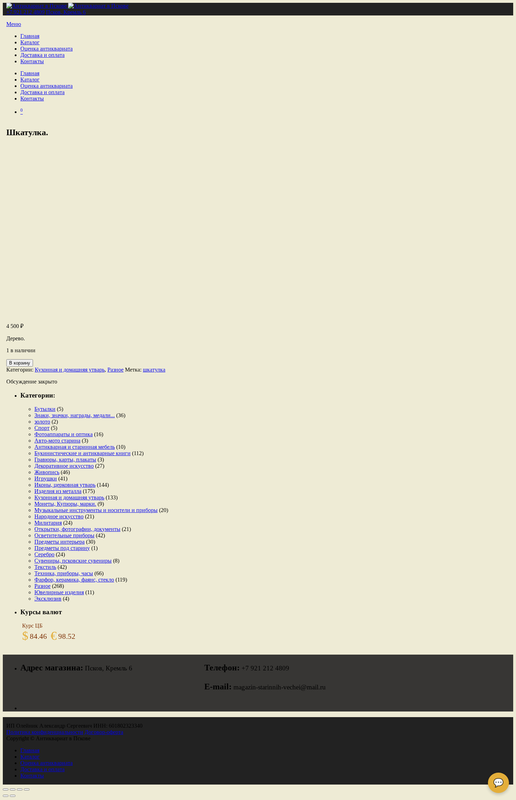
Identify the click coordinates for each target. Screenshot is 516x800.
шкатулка (154, 370)
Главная (29, 36)
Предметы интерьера (59, 542)
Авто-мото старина (57, 441)
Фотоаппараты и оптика (63, 434)
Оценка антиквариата (46, 49)
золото (42, 422)
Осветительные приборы (64, 535)
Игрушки (45, 478)
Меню (13, 24)
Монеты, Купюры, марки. (65, 504)
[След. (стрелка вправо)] (12, 796)
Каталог (30, 42)
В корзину (19, 363)
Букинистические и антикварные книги (82, 453)
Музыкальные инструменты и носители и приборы (96, 510)
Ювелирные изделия (59, 592)
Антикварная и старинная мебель (74, 447)
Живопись (46, 472)
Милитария (48, 523)
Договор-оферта (104, 732)
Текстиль (45, 567)
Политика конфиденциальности (44, 732)
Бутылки (44, 409)
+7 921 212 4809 (25, 12)
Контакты (32, 61)
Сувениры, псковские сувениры (73, 561)
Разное (115, 370)
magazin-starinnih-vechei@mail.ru (279, 687)
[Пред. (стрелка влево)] (5, 796)
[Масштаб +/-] (5, 789)
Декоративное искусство (64, 466)
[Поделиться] (19, 789)
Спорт (41, 428)
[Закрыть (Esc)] (26, 789)
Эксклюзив (47, 599)
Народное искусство (59, 516)
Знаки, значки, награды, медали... (74, 415)
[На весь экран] (12, 789)
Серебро (44, 554)
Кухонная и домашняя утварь (70, 370)
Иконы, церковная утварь (64, 485)
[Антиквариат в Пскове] (67, 6)
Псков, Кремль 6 (66, 12)
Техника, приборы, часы (63, 573)
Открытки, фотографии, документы (77, 529)
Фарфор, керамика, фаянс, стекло (74, 580)
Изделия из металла (57, 491)
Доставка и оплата (42, 55)
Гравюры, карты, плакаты (65, 460)
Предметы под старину (62, 548)
